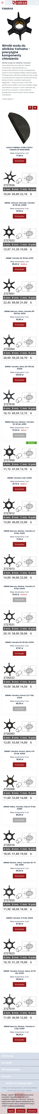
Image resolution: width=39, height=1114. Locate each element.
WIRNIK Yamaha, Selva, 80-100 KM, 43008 (19, 367)
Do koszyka (19, 161)
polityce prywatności (16, 1106)
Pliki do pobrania (11, 1069)
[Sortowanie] (35, 108)
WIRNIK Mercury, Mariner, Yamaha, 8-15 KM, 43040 (19, 587)
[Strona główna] (19, 2)
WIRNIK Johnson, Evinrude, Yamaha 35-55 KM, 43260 (19, 204)
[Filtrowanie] (30, 108)
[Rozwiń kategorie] (2, 2)
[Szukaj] (7, 2)
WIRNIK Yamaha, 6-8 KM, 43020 (19, 918)
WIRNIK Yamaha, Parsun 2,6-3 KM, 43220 (19, 696)
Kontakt (6, 1076)
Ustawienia (32, 1111)
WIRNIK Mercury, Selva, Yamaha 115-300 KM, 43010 (19, 312)
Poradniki (7, 1062)
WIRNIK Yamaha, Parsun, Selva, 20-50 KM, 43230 (19, 972)
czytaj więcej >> (8, 99)
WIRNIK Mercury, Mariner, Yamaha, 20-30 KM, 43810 (19, 423)
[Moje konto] (37, 2)
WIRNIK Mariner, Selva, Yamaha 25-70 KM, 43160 (19, 863)
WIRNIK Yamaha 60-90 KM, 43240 (19, 642)
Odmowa (20, 1111)
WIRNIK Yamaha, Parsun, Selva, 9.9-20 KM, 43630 (19, 752)
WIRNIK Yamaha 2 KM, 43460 (19, 478)
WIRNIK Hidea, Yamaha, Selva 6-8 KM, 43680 (19, 808)
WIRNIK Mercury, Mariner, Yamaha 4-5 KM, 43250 (19, 1027)
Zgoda (11, 1111)
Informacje (7, 1055)
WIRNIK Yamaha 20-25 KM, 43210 (19, 258)
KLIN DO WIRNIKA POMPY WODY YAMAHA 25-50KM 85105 (19, 148)
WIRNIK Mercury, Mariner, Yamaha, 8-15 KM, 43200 (19, 532)
